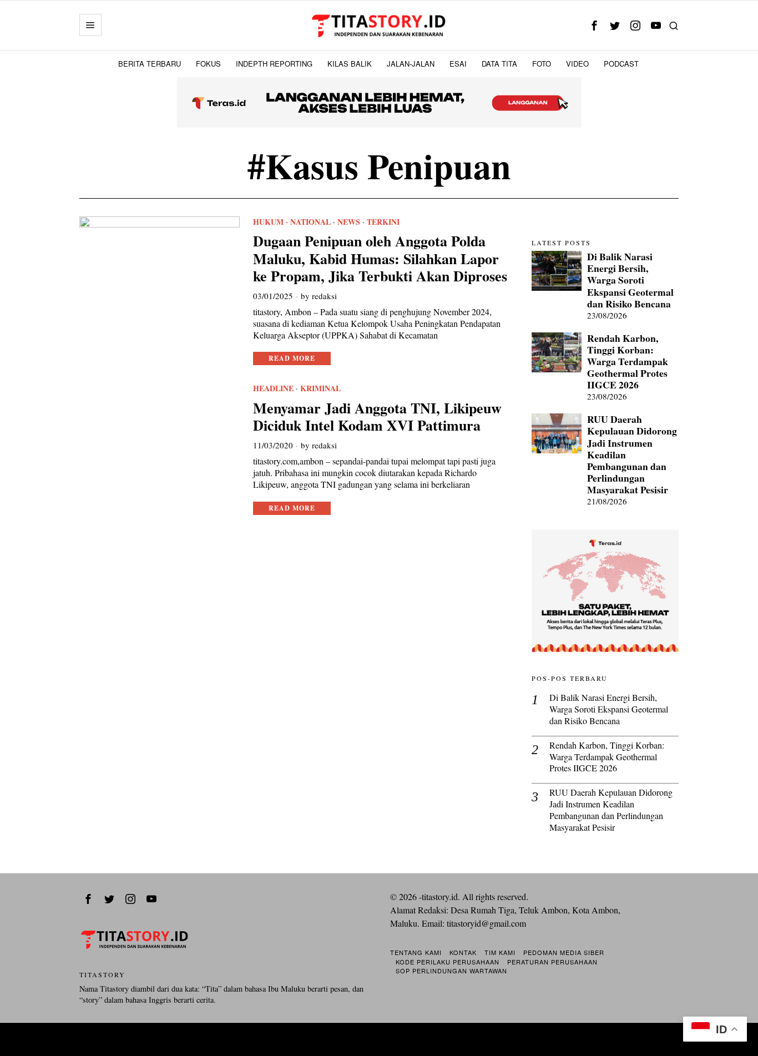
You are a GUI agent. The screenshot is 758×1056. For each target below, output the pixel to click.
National (310, 222)
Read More (292, 358)
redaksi (324, 295)
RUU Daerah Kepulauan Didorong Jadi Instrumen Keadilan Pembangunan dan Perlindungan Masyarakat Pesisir (632, 454)
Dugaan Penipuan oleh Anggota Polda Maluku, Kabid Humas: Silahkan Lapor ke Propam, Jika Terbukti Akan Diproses (380, 259)
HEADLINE (273, 388)
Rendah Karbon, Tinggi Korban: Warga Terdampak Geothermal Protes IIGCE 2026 (627, 361)
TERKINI (383, 222)
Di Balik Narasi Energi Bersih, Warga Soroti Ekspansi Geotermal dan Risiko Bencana (630, 280)
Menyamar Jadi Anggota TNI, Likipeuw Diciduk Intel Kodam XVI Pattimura (377, 417)
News (348, 222)
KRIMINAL (320, 388)
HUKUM (268, 222)
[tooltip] (594, 25)
